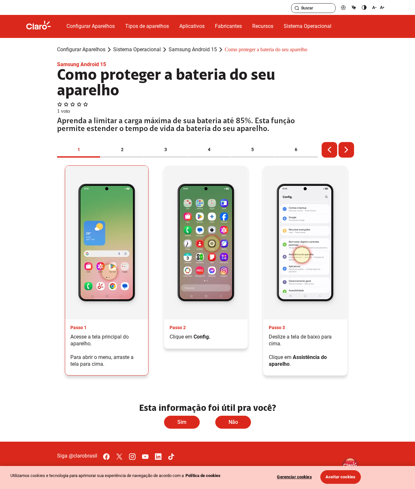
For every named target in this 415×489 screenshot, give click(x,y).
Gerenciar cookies (294, 476)
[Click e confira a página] (43, 26)
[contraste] (364, 7)
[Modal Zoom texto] (378, 7)
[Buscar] (297, 8)
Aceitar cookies (340, 476)
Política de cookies (202, 475)
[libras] (354, 7)
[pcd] (343, 7)
